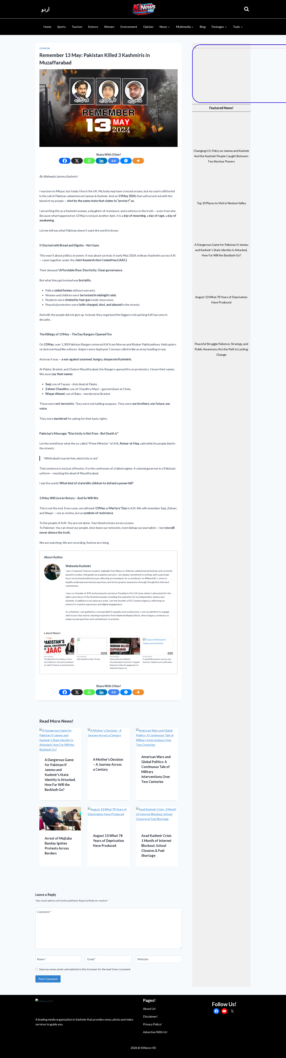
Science (93, 26)
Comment (44, 912)
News (71, 653)
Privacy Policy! (152, 1024)
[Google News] (113, 161)
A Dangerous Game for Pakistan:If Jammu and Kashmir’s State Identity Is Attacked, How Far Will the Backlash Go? (60, 775)
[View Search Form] (246, 9)
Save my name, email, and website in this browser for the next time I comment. (85, 969)
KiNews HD (148, 1048)
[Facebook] (65, 161)
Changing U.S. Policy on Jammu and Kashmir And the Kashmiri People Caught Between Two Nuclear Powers (221, 156)
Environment (128, 26)
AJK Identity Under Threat (88, 659)
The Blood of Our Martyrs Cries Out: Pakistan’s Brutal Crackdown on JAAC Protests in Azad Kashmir (59, 662)
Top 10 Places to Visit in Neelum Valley (221, 203)
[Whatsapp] (89, 161)
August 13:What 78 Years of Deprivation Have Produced (108, 840)
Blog (203, 26)
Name (41, 959)
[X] (77, 161)
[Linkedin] (101, 161)
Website (142, 959)
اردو (45, 9)
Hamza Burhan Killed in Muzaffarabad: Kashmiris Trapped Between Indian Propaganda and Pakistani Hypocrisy (125, 663)
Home (47, 26)
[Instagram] (88, 625)
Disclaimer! (150, 1016)
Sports (61, 26)
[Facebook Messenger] (126, 161)
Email (91, 959)
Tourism (77, 26)
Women (109, 26)
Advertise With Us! (155, 1032)
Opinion (148, 26)
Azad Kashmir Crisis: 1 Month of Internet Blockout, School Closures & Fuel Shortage (156, 845)
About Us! (149, 1008)
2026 (133, 1048)
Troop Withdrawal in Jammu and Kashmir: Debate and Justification (157, 660)
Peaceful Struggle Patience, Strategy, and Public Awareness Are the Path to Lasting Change (221, 349)
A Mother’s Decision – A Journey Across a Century (108, 764)
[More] (138, 161)
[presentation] (60, 740)
